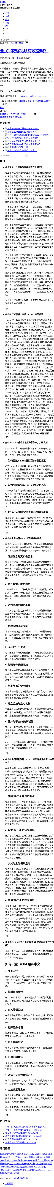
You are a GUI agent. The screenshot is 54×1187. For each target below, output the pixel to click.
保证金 (23, 1167)
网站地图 (24, 1178)
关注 (13, 1164)
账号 (11, 1157)
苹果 (4, 1164)
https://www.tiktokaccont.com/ (33, 96)
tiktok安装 (11, 1167)
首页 (7, 13)
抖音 (5, 1154)
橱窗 (48, 1160)
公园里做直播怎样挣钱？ (11, 117)
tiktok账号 (37, 1160)
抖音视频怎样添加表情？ (18, 147)
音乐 (15, 1173)
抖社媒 (3, 2)
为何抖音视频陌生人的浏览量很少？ (24, 141)
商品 (22, 1170)
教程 (7, 19)
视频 (7, 23)
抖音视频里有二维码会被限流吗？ (23, 128)
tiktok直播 (38, 1154)
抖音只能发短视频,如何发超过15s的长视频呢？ (29, 135)
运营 (7, 26)
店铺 (8, 1160)
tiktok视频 (30, 1157)
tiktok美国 (33, 1170)
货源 (19, 1157)
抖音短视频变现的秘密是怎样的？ (23, 138)
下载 (35, 1164)
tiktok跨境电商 (22, 1160)
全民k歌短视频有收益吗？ (24, 50)
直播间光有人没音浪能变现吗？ (14, 114)
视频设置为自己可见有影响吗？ (22, 132)
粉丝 (41, 1157)
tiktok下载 (35, 1167)
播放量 (5, 1173)
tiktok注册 (24, 1164)
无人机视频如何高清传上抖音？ (22, 150)
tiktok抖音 (11, 1170)
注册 (43, 1164)
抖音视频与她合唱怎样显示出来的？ (24, 144)
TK (6, 28)
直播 (7, 16)
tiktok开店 (46, 1170)
